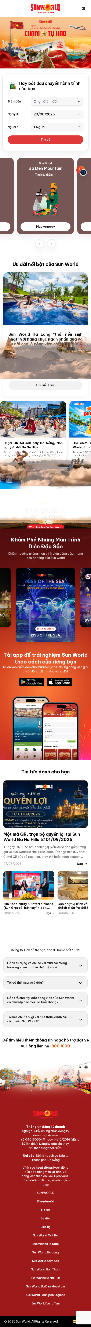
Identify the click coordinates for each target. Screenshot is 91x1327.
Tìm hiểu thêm (45, 385)
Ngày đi (13, 114)
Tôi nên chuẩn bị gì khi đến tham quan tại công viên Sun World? (37, 1019)
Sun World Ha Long (45, 1252)
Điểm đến (14, 101)
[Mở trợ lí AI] (82, 171)
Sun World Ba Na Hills (45, 1278)
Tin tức (45, 1210)
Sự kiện (45, 1218)
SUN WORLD (45, 1193)
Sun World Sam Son (45, 1261)
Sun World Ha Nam (45, 1244)
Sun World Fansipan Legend (45, 1295)
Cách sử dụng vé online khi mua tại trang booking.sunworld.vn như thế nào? (37, 965)
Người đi (13, 127)
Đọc (80, 864)
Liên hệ (45, 1227)
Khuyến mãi (45, 1201)
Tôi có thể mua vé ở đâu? (25, 983)
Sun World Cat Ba (45, 1235)
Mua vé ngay (45, 227)
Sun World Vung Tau (46, 1303)
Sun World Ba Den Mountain (45, 1286)
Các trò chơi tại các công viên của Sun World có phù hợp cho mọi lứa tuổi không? (40, 1000)
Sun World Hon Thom (45, 1269)
